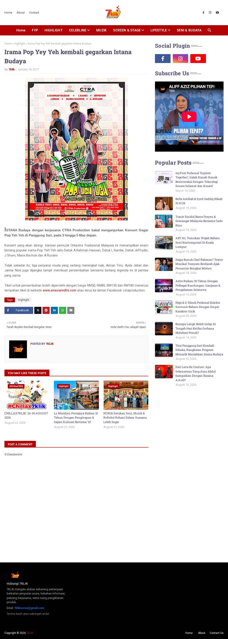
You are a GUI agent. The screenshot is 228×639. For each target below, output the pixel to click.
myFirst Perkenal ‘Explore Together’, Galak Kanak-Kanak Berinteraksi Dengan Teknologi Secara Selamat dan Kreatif (196, 179)
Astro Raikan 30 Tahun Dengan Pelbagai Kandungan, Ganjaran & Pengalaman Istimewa (197, 285)
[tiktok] (216, 58)
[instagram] (210, 12)
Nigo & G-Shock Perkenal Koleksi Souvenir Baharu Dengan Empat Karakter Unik (197, 307)
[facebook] (204, 12)
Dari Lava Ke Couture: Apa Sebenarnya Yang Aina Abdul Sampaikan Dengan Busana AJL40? (195, 373)
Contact (34, 12)
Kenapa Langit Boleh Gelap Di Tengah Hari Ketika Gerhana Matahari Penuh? (195, 328)
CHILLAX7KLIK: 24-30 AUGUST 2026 (26, 415)
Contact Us (217, 633)
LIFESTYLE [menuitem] (159, 30)
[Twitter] (37, 310)
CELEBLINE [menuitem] (77, 30)
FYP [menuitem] (35, 30)
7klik (12, 69)
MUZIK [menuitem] (101, 30)
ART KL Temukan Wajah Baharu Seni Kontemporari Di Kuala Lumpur (197, 242)
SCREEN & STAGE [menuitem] (126, 30)
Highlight (19, 43)
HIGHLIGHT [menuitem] (54, 30)
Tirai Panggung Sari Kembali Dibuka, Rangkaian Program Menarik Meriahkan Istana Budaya (199, 350)
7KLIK (29, 633)
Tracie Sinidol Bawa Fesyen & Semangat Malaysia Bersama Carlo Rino (199, 221)
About (21, 12)
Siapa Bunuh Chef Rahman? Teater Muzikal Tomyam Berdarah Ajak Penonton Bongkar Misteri (199, 264)
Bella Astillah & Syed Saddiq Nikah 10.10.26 (198, 201)
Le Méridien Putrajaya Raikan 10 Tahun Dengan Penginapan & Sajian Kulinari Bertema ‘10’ (76, 417)
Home (8, 12)
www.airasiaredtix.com (59, 290)
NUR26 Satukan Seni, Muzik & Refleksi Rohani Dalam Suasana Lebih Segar (125, 417)
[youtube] (217, 12)
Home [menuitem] (20, 30)
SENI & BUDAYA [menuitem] (189, 30)
